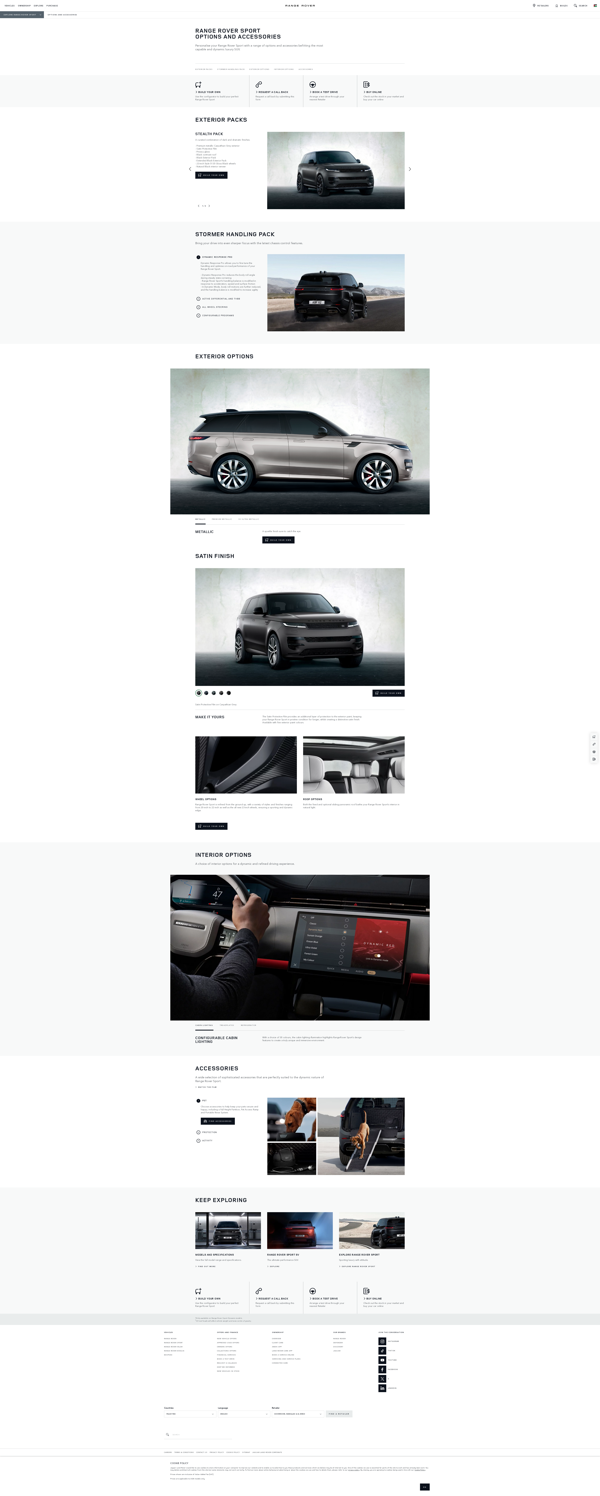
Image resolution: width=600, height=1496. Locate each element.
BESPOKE (168, 1355)
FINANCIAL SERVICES (226, 1355)
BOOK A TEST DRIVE (226, 1359)
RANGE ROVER (170, 1338)
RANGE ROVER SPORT (173, 1343)
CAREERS (168, 1452)
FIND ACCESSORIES (220, 1121)
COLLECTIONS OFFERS (226, 1351)
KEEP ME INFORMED (226, 1367)
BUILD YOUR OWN (213, 175)
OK (425, 1487)
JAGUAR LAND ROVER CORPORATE (267, 1452)
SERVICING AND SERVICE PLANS (286, 1359)
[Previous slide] (198, 206)
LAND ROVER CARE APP (282, 1351)
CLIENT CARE (277, 1343)
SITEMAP (246, 1452)
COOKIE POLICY (233, 1452)
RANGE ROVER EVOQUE (174, 1351)
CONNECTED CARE (280, 1363)
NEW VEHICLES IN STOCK (228, 1371)
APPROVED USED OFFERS (228, 1343)
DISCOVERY (338, 1347)
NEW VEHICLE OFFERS (227, 1338)
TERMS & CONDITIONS (184, 1452)
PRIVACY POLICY (217, 1452)
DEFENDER (338, 1343)
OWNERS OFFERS (224, 1347)
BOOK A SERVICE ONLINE (283, 1355)
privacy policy (354, 1470)
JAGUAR (336, 1351)
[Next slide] (209, 206)
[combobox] (190, 1414)
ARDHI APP (277, 1347)
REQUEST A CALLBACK (227, 1363)
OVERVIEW (276, 1338)
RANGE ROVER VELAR (173, 1347)
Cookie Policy (420, 1470)
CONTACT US (201, 1452)
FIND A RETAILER (339, 1414)
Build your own (280, 540)
